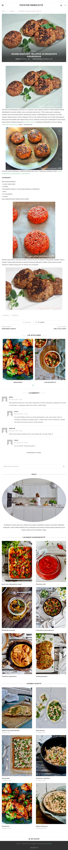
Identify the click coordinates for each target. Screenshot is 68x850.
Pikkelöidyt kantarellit (8, 630)
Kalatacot (50, 382)
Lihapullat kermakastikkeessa (45, 630)
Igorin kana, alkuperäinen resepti (12, 584)
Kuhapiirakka (6, 778)
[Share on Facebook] (38, 322)
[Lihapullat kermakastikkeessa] (51, 607)
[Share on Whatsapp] (43, 322)
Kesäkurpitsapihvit (41, 676)
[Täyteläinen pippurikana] (17, 653)
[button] (5, 362)
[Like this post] (36, 322)
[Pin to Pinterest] (42, 322)
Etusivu (4, 11)
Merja (11, 397)
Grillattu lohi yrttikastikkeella (10, 730)
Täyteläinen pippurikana (9, 676)
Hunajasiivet (5, 826)
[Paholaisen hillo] (51, 561)
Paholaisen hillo (41, 584)
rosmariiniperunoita (29, 122)
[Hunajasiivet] (17, 803)
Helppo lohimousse (42, 826)
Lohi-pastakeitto (18, 382)
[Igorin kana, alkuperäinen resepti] (17, 561)
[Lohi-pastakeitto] (18, 359)
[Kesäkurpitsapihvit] (51, 653)
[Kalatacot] (50, 359)
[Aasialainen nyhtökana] (51, 755)
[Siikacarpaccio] (51, 707)
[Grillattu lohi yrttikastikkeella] (17, 707)
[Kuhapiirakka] (17, 755)
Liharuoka (15, 315)
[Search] (65, 5)
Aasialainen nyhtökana (43, 778)
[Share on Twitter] (40, 322)
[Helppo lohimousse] (51, 803)
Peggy (16, 411)
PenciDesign (48, 843)
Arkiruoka (11, 11)
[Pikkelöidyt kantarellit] (17, 607)
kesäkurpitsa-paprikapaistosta (10, 124)
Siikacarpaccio (40, 730)
